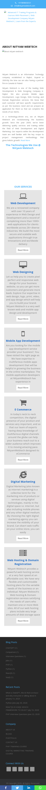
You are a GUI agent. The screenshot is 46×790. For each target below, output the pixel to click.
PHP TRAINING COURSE (16, 746)
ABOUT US (10, 729)
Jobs (7, 660)
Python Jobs (11, 703)
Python (9, 669)
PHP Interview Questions (16, 714)
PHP (8, 664)
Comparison (11, 652)
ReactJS (9, 673)
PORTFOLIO (11, 738)
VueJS (8, 677)
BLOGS (9, 734)
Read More (25, 140)
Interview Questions (14, 656)
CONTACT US (11, 742)
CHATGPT (10, 648)
